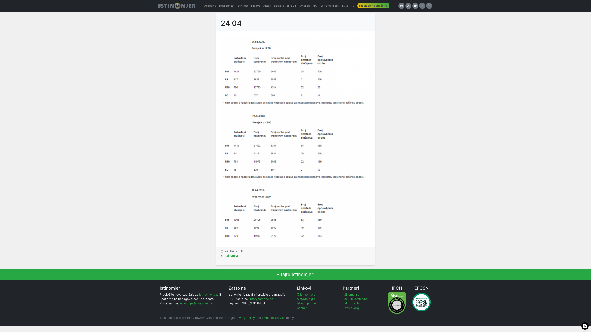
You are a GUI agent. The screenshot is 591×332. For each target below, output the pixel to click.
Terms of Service (273, 318)
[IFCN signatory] (397, 303)
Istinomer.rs (351, 294)
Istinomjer (231, 255)
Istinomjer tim (306, 303)
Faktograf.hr (351, 303)
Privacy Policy (245, 318)
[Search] (429, 6)
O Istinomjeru (306, 294)
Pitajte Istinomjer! (295, 274)
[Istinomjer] (176, 5)
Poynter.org (351, 308)
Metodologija (306, 299)
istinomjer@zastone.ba (196, 303)
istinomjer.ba (208, 294)
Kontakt (302, 308)
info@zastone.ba (261, 299)
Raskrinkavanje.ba (355, 299)
